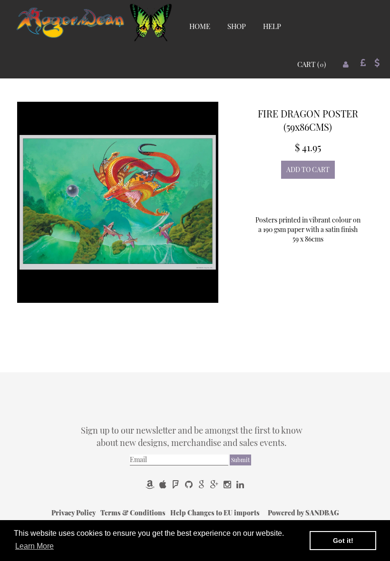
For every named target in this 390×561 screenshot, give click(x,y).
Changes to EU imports (224, 512)
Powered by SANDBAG (303, 512)
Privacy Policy (74, 512)
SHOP (236, 26)
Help (178, 512)
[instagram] (228, 484)
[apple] (163, 484)
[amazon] (151, 484)
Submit (240, 460)
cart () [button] (311, 64)
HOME (199, 26)
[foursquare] (176, 484)
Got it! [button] (343, 540)
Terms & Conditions (133, 512)
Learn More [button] (34, 546)
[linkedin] (240, 484)
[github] (189, 484)
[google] (202, 484)
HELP (272, 26)
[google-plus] (215, 484)
